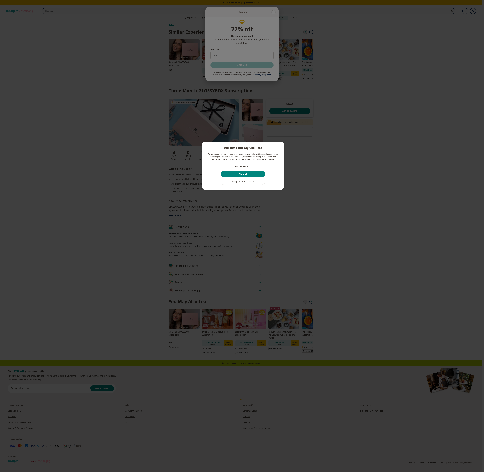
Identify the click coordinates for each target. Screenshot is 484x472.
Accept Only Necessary (243, 182)
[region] (243, 166)
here (272, 159)
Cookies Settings (243, 166)
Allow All (243, 174)
